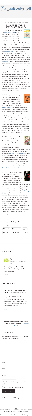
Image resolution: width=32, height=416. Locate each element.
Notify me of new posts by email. (13, 387)
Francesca (5, 61)
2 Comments (25, 22)
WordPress (7, 411)
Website (4, 375)
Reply (7, 274)
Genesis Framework (21, 411)
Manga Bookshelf (16, 11)
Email (4, 368)
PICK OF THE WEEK (19, 240)
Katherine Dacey (20, 21)
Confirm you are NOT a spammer (13, 398)
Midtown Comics (9, 32)
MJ (20, 22)
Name (4, 362)
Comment (5, 342)
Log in (17, 408)
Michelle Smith (12, 22)
